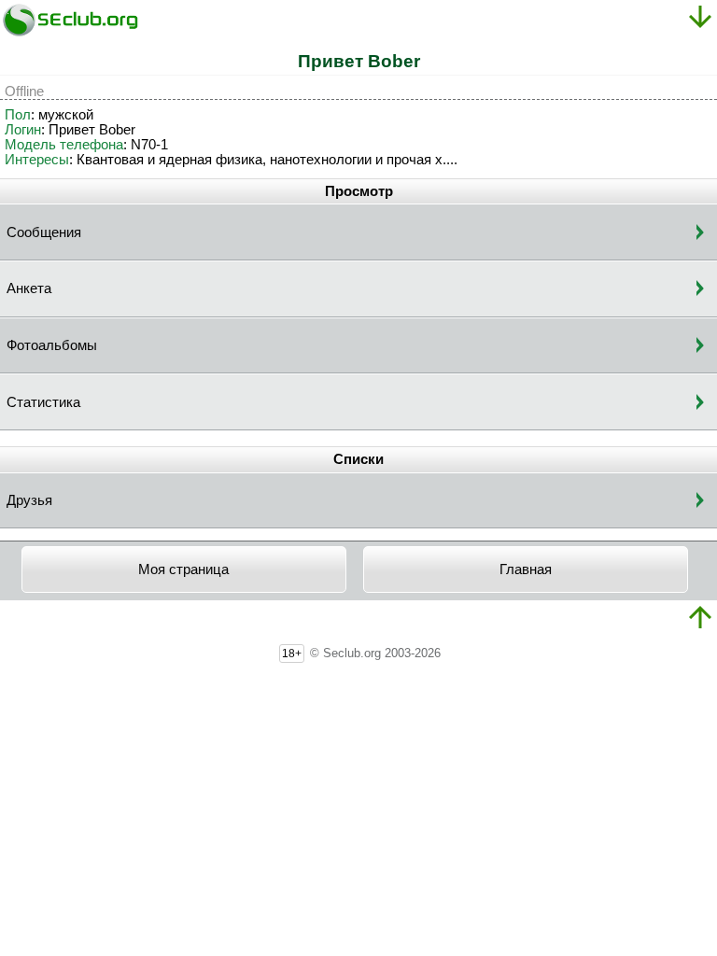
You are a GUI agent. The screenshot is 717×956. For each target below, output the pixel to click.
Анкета (29, 288)
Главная (525, 569)
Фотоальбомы (52, 345)
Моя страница (183, 569)
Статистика (43, 402)
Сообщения (44, 232)
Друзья (29, 500)
